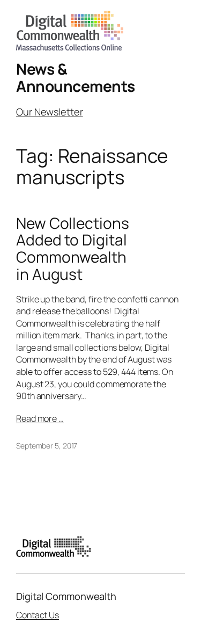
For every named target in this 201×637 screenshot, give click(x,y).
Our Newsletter (49, 111)
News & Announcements (75, 77)
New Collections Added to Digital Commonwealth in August (72, 249)
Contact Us (37, 615)
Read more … (40, 418)
